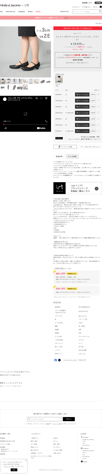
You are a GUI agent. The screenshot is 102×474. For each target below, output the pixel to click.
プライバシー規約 (56, 423)
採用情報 (2, 454)
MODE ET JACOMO (88, 439)
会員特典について (87, 2)
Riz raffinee (86, 445)
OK (14, 470)
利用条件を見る (87, 28)
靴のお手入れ (34, 450)
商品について (34, 447)
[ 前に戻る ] (98, 23)
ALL (1, 11)
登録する (69, 419)
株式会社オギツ (5, 449)
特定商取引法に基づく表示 (7, 441)
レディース (82, 353)
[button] (48, 52)
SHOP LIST (64, 11)
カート (98, 6)
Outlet (37, 11)
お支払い (55, 438)
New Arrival (10, 11)
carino (84, 458)
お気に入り (87, 6)
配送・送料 (34, 441)
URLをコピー (82, 360)
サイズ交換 (34, 444)
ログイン (77, 6)
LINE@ (85, 462)
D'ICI (84, 441)
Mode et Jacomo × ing (14, 5)
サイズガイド (59, 138)
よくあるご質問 (57, 450)
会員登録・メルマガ (36, 453)
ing (78, 33)
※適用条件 (89, 47)
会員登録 (98, 2)
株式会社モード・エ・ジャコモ (9, 451)
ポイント (55, 441)
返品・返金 (56, 444)
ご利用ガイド (34, 438)
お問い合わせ (57, 453)
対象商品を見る (72, 273)
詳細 (97, 57)
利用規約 (48, 423)
